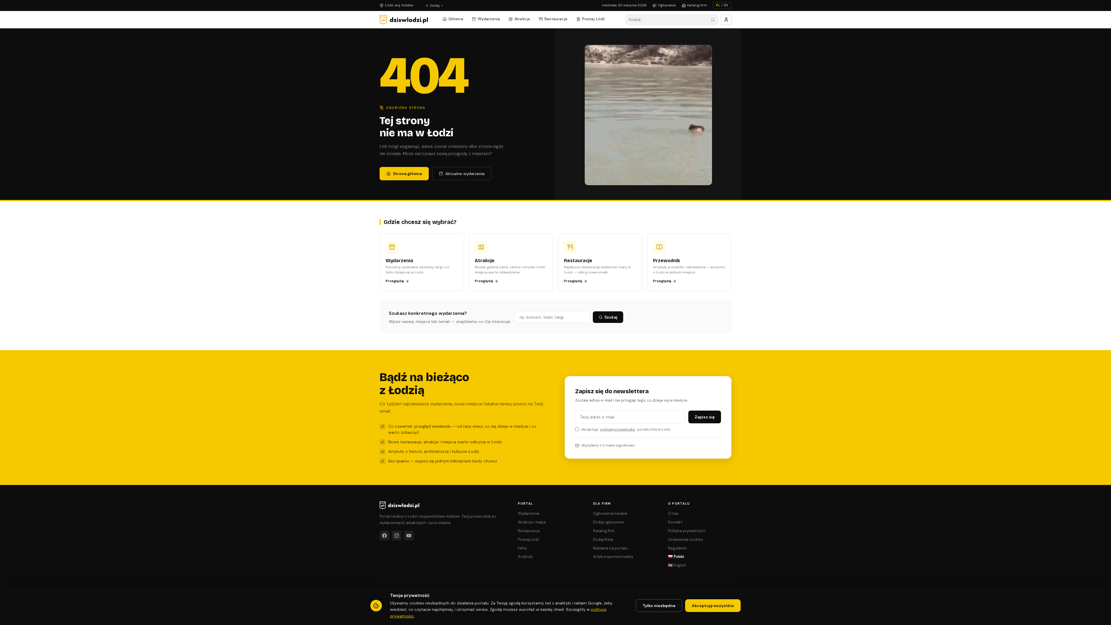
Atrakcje (522, 18)
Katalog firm (697, 5)
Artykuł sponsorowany (613, 556)
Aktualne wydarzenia (465, 173)
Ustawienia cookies (685, 539)
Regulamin (677, 548)
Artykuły (525, 556)
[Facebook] (384, 536)
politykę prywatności (617, 429)
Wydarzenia (489, 18)
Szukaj (610, 317)
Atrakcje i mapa (532, 522)
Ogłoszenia (667, 5)
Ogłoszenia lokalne (610, 513)
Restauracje (556, 18)
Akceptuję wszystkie (713, 605)
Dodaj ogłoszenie (608, 522)
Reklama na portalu (610, 548)
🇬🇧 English (677, 565)
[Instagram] (397, 536)
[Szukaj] (713, 20)
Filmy (522, 548)
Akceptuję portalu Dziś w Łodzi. (626, 429)
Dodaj (434, 5)
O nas (673, 513)
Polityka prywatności (686, 530)
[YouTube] (409, 536)
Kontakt (675, 522)
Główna (455, 18)
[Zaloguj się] (726, 19)
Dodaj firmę (603, 539)
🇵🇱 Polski (676, 556)
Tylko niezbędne (659, 605)
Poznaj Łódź (593, 18)
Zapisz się (705, 417)
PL (718, 5)
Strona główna (407, 173)
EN (726, 5)
